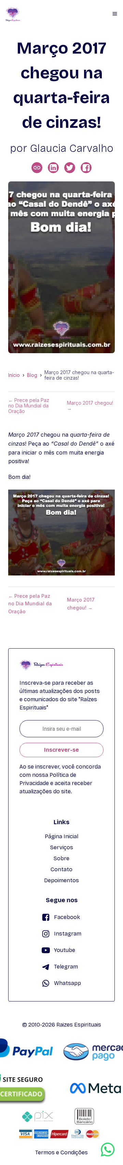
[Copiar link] (36, 167)
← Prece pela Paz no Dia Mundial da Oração (28, 405)
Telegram (66, 966)
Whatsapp (67, 983)
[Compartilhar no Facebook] (86, 167)
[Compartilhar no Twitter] (69, 167)
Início (14, 375)
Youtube (64, 950)
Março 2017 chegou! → (90, 405)
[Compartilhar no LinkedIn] (53, 167)
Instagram (67, 933)
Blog (32, 375)
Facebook (67, 917)
